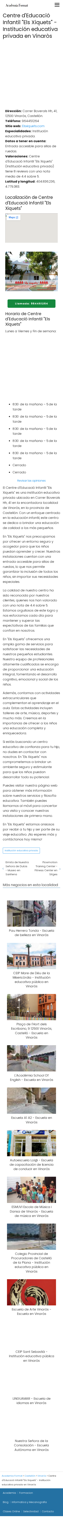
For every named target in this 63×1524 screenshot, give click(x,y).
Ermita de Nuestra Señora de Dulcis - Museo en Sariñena (17, 868)
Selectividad (30, 1511)
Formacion (26, 1493)
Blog (5, 1502)
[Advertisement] (31, 72)
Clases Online (11, 1511)
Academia (9, 1493)
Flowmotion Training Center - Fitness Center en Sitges (46, 868)
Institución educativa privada (21, 850)
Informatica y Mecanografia (29, 1502)
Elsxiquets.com (33, 126)
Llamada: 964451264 (31, 303)
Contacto (48, 1511)
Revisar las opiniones (31, 481)
